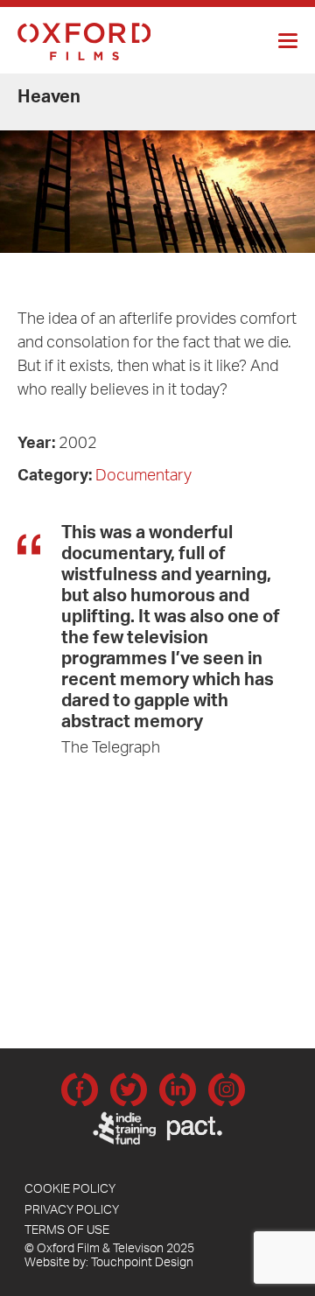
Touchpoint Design (142, 1264)
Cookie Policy (70, 1191)
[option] (157, 164)
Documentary (143, 478)
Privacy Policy (71, 1212)
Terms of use (66, 1232)
